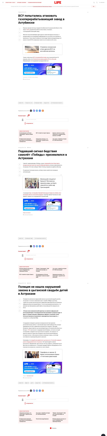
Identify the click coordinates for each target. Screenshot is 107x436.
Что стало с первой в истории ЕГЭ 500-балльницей (59, 139)
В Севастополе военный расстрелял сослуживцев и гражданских (25, 140)
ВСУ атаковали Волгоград (39, 57)
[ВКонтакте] (40, 110)
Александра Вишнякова (28, 214)
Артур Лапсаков (27, 79)
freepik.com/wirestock (26, 212)
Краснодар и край (30, 375)
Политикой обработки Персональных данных (42, 6)
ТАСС (29, 330)
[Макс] (34, 110)
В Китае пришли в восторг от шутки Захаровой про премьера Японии (26, 270)
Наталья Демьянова (28, 377)
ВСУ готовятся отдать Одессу (43, 133)
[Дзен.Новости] (31, 110)
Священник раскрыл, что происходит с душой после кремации (42, 140)
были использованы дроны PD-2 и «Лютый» (45, 59)
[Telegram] (37, 110)
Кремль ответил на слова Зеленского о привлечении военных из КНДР (59, 134)
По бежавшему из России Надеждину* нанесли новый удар (26, 134)
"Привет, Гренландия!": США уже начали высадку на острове (42, 270)
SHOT (28, 29)
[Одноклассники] (43, 110)
